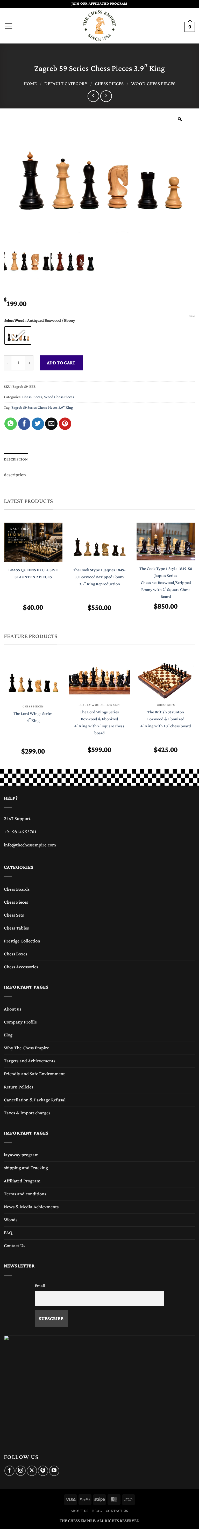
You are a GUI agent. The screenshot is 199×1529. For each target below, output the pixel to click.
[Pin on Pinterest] (65, 424)
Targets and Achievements (29, 1061)
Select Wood (14, 320)
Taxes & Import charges (27, 1113)
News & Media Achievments (31, 1207)
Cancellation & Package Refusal (35, 1100)
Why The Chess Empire (26, 1048)
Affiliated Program (22, 1181)
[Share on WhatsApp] (10, 424)
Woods (10, 1220)
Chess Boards (17, 889)
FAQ (8, 1232)
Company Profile (20, 1022)
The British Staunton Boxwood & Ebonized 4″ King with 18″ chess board (165, 719)
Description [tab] (16, 459)
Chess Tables (16, 928)
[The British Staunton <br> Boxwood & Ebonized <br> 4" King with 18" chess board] (165, 678)
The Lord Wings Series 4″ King (33, 717)
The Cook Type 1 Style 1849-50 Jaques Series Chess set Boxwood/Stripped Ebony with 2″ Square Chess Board (165, 583)
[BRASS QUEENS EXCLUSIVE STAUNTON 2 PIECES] (33, 542)
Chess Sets (14, 915)
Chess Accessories (21, 967)
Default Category (65, 83)
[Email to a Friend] (51, 424)
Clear (192, 316)
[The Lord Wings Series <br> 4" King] (33, 679)
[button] (8, 24)
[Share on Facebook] (24, 424)
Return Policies (18, 1087)
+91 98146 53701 (20, 832)
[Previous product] (106, 96)
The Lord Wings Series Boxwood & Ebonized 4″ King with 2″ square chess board (99, 723)
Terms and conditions (25, 1194)
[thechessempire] (99, 25)
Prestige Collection (22, 941)
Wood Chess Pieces (153, 83)
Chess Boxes (15, 954)
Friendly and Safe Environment (34, 1074)
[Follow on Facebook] (9, 1471)
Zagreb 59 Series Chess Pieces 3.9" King (42, 407)
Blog (8, 1035)
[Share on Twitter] (38, 424)
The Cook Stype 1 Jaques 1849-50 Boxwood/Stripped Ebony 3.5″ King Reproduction (99, 577)
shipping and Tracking (26, 1168)
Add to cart (61, 363)
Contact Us (14, 1245)
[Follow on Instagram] (21, 1471)
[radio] (18, 335)
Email (40, 1286)
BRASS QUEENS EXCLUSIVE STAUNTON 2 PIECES (33, 574)
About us (12, 1009)
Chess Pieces (109, 83)
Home (30, 83)
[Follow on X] (32, 1471)
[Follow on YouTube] (54, 1471)
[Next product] (93, 96)
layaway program (21, 1155)
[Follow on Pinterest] (43, 1471)
